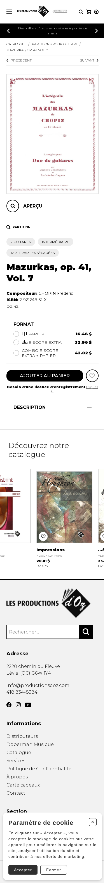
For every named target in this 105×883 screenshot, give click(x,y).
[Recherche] (81, 12)
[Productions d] (52, 603)
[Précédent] (8, 31)
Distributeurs (22, 736)
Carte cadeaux (23, 785)
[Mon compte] (96, 12)
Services (15, 760)
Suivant (87, 60)
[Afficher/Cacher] (89, 407)
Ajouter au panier (45, 375)
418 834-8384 (22, 692)
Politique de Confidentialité (38, 768)
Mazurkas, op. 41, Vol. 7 (27, 50)
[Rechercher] (86, 632)
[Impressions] (64, 518)
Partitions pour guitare (55, 44)
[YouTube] (28, 705)
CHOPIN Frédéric (56, 293)
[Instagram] (18, 705)
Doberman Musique (30, 744)
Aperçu (32, 206)
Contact (15, 793)
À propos (17, 777)
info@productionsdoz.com (37, 685)
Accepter (23, 870)
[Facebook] (8, 705)
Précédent (21, 60)
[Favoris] (92, 375)
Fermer (53, 870)
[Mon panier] (88, 12)
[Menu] (9, 12)
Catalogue (16, 44)
